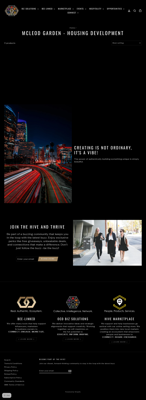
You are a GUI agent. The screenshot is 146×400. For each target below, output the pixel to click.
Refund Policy (10, 374)
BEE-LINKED (47, 8)
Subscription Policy (13, 378)
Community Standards (14, 381)
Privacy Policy (10, 367)
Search (7, 360)
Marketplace (65, 8)
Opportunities (115, 8)
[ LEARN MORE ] (26, 339)
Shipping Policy (11, 371)
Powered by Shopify (73, 392)
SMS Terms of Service (14, 385)
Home (72, 28)
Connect (72, 12)
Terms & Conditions (13, 363)
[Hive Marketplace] (119, 302)
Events (81, 8)
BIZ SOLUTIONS (29, 8)
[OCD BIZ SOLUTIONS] (73, 302)
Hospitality (95, 8)
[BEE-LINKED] (26, 302)
